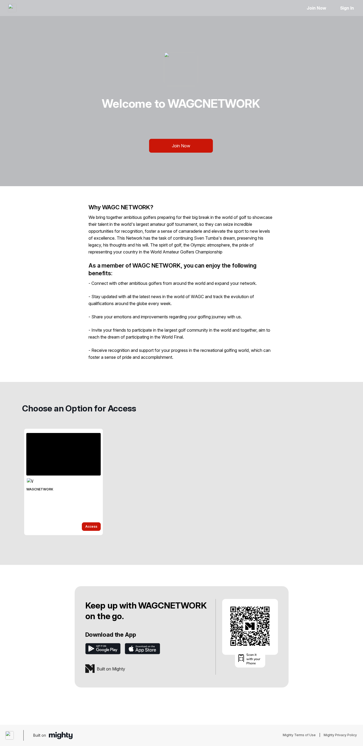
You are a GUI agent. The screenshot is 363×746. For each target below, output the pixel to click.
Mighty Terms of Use (299, 735)
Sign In (347, 8)
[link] (63, 482)
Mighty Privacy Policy (340, 735)
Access (91, 526)
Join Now (316, 8)
